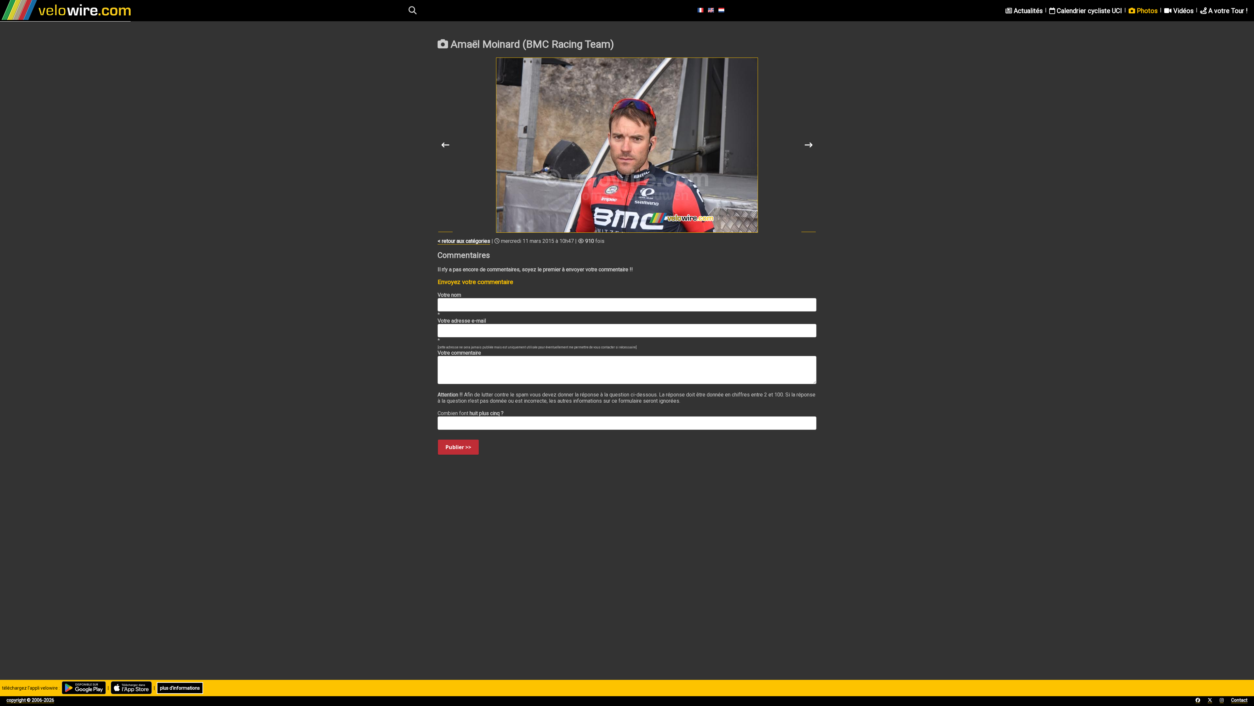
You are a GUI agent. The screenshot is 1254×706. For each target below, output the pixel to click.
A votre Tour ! (1227, 11)
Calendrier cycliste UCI (1088, 11)
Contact (1239, 700)
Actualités (1027, 11)
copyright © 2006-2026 (30, 700)
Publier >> (458, 447)
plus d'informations (180, 688)
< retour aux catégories (464, 241)
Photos (1146, 11)
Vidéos (1183, 11)
